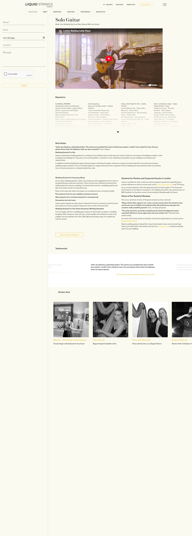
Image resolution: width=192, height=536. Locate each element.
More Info (71, 12)
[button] (188, 323)
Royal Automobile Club (165, 184)
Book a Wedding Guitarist (69, 235)
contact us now (163, 226)
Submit (24, 85)
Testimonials (85, 12)
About (45, 12)
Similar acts (100, 12)
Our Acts (109, 5)
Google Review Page (129, 221)
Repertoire (57, 12)
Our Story (119, 5)
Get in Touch (145, 5)
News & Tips (131, 5)
